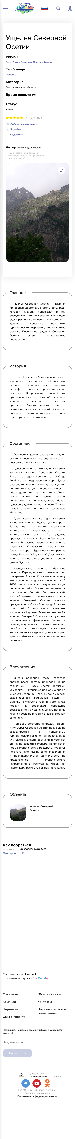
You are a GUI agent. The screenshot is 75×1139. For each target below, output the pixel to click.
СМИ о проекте (14, 1017)
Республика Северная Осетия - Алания (29, 62)
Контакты (45, 1002)
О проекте (10, 994)
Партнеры (10, 1009)
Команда (9, 1002)
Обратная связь (50, 994)
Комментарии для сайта (25, 978)
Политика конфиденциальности (37, 1096)
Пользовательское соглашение (52, 1011)
